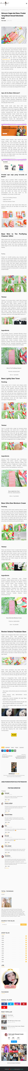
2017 (14, 955)
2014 (14, 961)
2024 (14, 940)
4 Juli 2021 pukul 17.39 (8, 857)
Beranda (2, 9)
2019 (14, 951)
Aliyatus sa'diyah (8, 803)
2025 (14, 938)
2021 (14, 946)
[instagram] (17, 1004)
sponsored (7, 9)
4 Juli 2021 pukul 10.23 (8, 847)
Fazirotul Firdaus (8, 814)
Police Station (10, 1015)
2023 (14, 942)
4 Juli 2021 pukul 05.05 (8, 815)
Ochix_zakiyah (8, 846)
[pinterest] (24, 1004)
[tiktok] (11, 1007)
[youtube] (4, 1007)
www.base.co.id (6, 59)
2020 (14, 948)
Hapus (9, 799)
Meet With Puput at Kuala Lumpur (14, 1020)
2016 (14, 957)
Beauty (12, 747)
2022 (14, 944)
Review (16, 747)
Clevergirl (7, 793)
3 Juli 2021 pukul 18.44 (8, 794)
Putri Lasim (3, 20)
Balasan (7, 801)
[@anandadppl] (6, 1034)
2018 (14, 953)
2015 (14, 959)
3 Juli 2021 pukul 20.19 (8, 804)
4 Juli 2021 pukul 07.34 (8, 837)
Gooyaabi (21, 1069)
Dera (6, 825)
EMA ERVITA (7, 856)
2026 (14, 936)
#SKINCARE (7, 747)
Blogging (12, 1069)
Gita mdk (7, 835)
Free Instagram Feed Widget (14, 1063)
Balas (6, 799)
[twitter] (11, 1004)
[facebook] (4, 1004)
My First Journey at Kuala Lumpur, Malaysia (16, 1026)
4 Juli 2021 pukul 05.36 (8, 827)
